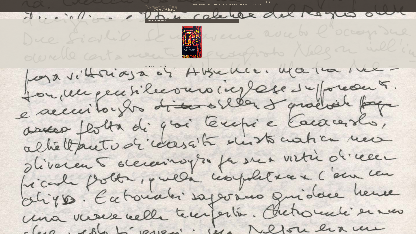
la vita (195, 5)
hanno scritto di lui (256, 5)
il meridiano (212, 5)
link (266, 2)
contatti (269, 2)
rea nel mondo (231, 5)
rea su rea (243, 5)
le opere (202, 5)
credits (167, 66)
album (221, 5)
